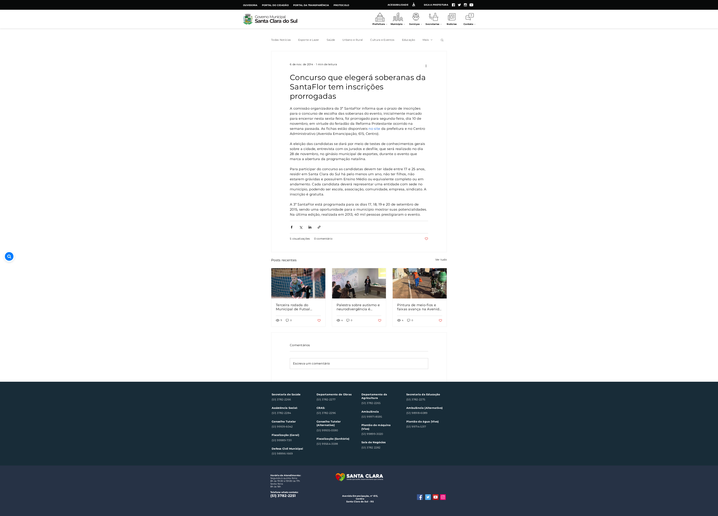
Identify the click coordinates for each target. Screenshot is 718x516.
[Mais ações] (426, 66)
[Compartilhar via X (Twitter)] (301, 227)
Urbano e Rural (352, 40)
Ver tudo (441, 259)
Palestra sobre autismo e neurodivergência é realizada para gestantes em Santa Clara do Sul (358, 307)
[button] (442, 39)
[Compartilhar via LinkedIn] (310, 227)
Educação (408, 40)
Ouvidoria (250, 5)
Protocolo (341, 5)
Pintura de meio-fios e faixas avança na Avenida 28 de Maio (419, 307)
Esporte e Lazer (308, 40)
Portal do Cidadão (275, 5)
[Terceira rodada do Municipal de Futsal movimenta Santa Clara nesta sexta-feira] (298, 283)
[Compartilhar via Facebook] (291, 227)
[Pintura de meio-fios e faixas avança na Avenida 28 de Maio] (420, 283)
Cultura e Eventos (382, 40)
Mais (426, 40)
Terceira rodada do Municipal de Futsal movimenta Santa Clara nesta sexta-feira (296, 307)
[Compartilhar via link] (319, 227)
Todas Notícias (281, 40)
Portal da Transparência (311, 5)
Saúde (331, 40)
